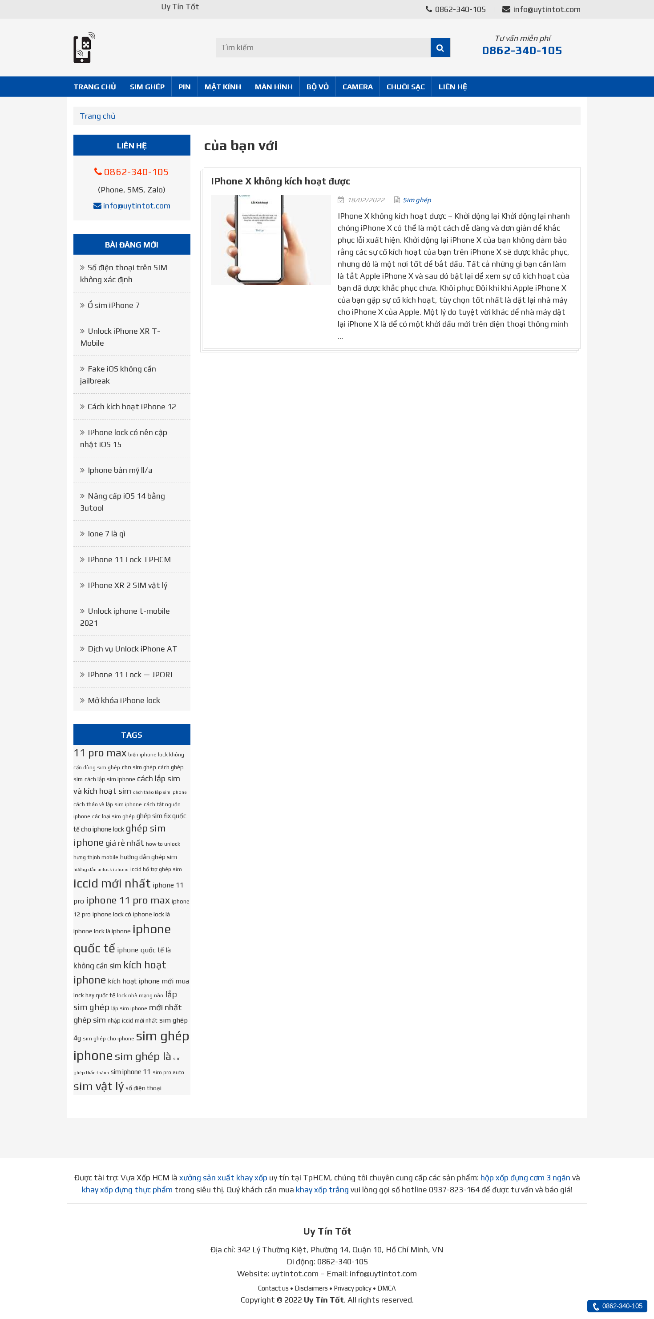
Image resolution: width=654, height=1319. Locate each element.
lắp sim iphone (129, 1008)
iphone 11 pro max (128, 900)
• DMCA (384, 1288)
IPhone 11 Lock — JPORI (130, 674)
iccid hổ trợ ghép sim (156, 869)
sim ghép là (143, 1056)
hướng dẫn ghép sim (148, 856)
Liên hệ (453, 86)
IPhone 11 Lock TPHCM (129, 559)
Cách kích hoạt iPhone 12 (132, 406)
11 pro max (99, 753)
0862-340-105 (459, 9)
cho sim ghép (139, 767)
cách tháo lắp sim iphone (160, 792)
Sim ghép (147, 86)
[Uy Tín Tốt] (131, 47)
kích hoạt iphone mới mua (148, 981)
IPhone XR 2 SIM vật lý (127, 585)
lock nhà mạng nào (140, 995)
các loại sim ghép (113, 816)
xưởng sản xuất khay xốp (223, 1177)
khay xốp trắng (322, 1189)
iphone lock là (151, 914)
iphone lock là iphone (102, 931)
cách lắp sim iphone (110, 779)
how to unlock (163, 844)
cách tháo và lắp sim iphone (107, 804)
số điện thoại (143, 1087)
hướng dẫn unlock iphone (101, 869)
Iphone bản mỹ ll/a (120, 470)
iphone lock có (112, 914)
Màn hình (274, 86)
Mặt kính (223, 86)
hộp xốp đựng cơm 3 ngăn (525, 1177)
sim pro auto (168, 1072)
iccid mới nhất (112, 883)
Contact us (273, 1288)
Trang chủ (94, 86)
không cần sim (97, 965)
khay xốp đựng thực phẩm (127, 1189)
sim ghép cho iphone (108, 1038)
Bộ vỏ (318, 86)
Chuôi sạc (406, 86)
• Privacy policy (350, 1288)
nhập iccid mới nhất (132, 1020)
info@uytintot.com (547, 9)
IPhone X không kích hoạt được (281, 181)
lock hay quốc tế (94, 995)
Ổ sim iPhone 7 (114, 305)
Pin (184, 86)
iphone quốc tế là (144, 950)
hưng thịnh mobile (95, 857)
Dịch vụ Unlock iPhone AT (133, 648)
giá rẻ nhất (124, 842)
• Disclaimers (309, 1288)
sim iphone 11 (131, 1071)
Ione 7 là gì (106, 533)
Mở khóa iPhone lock (124, 700)
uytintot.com (295, 1273)
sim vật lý (98, 1086)
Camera (358, 86)
